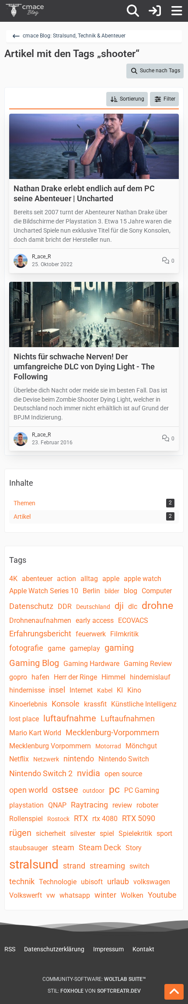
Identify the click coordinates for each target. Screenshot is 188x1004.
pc (114, 789)
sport (164, 833)
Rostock (58, 818)
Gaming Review (148, 663)
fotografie (26, 647)
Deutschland (93, 606)
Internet (81, 690)
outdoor (93, 790)
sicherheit (51, 833)
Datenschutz (31, 606)
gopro (18, 677)
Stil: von (94, 991)
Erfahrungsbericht (40, 633)
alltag (89, 579)
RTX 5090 (138, 818)
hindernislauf (150, 677)
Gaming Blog (34, 663)
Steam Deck (100, 847)
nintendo (78, 758)
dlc (132, 606)
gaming (119, 647)
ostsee (65, 789)
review (122, 805)
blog (130, 591)
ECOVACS (133, 620)
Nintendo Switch (123, 759)
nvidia (88, 773)
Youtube (162, 894)
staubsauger (28, 848)
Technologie (58, 882)
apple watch (142, 579)
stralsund (34, 864)
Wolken (132, 895)
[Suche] (133, 11)
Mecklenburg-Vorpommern (112, 732)
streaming (107, 865)
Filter (169, 99)
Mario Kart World (35, 733)
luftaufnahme (69, 718)
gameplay (85, 648)
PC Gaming (141, 790)
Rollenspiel (26, 819)
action (66, 579)
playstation (26, 805)
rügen (20, 833)
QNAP (57, 805)
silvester (82, 833)
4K (13, 579)
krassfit (95, 704)
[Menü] (176, 11)
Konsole (66, 703)
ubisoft (92, 882)
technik (22, 881)
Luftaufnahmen (128, 718)
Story (133, 848)
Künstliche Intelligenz (144, 704)
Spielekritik (135, 833)
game (56, 648)
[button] (127, 99)
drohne (157, 606)
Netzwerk (46, 759)
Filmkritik (124, 634)
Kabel (104, 690)
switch (139, 866)
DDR (65, 606)
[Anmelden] (155, 11)
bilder (111, 591)
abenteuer (37, 579)
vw (50, 895)
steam (63, 847)
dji (119, 606)
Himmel (113, 677)
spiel (107, 833)
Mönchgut (141, 746)
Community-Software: (94, 979)
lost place (24, 719)
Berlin (91, 591)
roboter (147, 805)
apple (110, 579)
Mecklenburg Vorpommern (50, 746)
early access (95, 620)
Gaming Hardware (91, 663)
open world (28, 789)
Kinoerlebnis (28, 704)
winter (105, 894)
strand (74, 865)
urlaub (118, 881)
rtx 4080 (105, 819)
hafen (40, 677)
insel (57, 689)
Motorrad (108, 746)
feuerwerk (91, 634)
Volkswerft (25, 895)
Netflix (19, 759)
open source (123, 774)
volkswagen (151, 882)
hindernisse (27, 690)
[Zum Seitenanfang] (174, 992)
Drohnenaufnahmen (40, 620)
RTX (81, 818)
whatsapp (74, 895)
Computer (157, 591)
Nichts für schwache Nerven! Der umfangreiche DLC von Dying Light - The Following (84, 366)
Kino (134, 690)
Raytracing (89, 804)
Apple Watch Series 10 (43, 591)
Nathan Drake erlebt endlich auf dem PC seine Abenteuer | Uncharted (84, 193)
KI (120, 690)
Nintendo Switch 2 (41, 773)
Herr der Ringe (75, 677)
